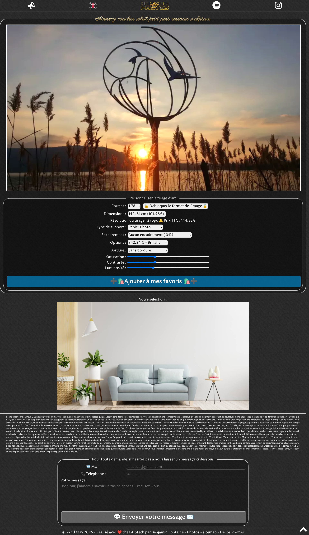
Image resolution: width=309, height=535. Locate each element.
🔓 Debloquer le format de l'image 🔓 (175, 206)
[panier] (216, 5)
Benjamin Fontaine (168, 532)
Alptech (137, 532)
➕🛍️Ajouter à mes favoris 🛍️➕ (153, 281)
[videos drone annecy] (93, 6)
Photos (193, 532)
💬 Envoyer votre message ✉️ (154, 517)
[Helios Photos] (155, 6)
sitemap (210, 532)
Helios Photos (232, 532)
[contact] (31, 5)
